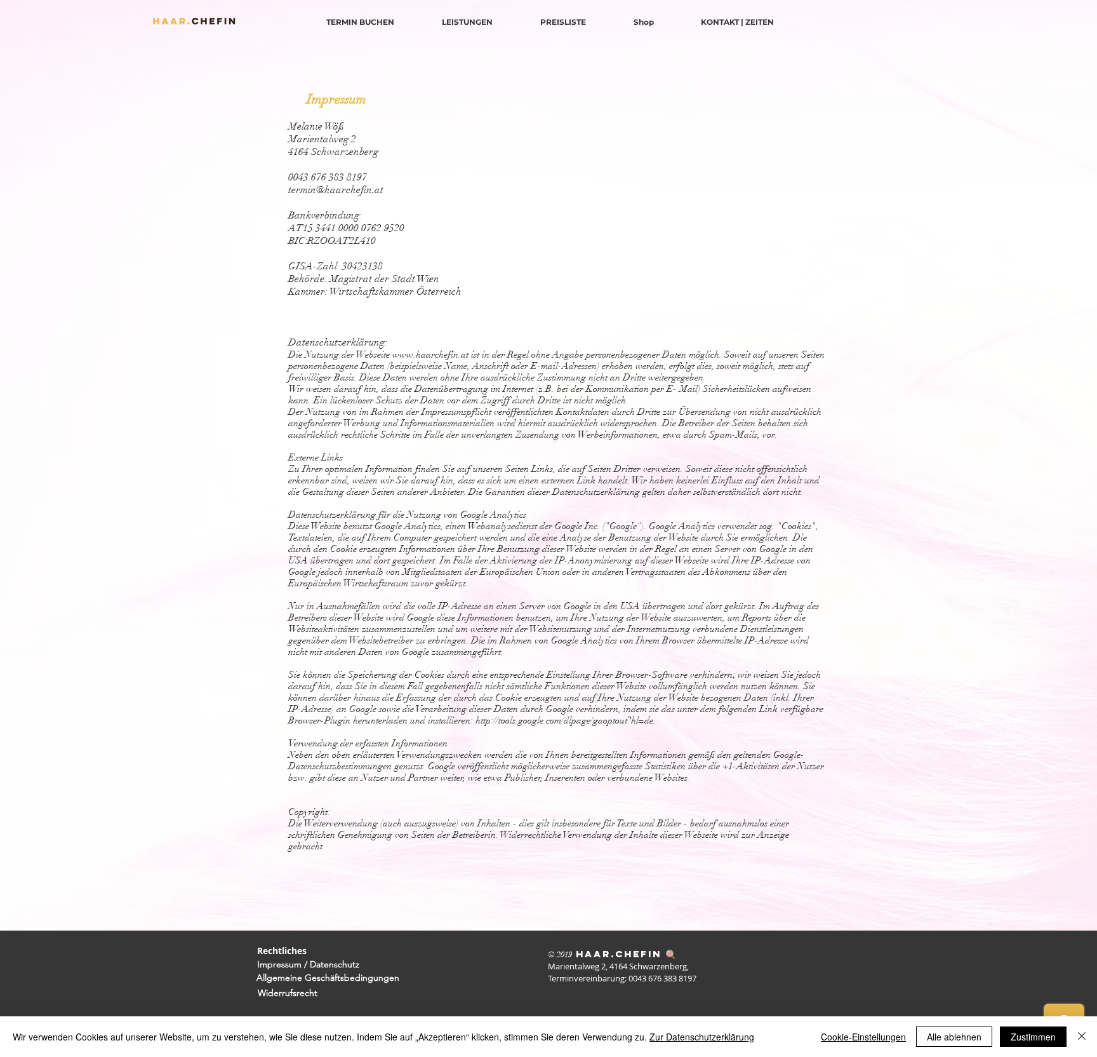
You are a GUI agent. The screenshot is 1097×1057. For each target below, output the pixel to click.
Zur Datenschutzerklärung (701, 1036)
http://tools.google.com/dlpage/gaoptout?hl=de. (565, 720)
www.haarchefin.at (430, 354)
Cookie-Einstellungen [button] (863, 1036)
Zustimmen (1033, 1036)
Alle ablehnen (954, 1036)
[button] (336, 99)
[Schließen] (1081, 1037)
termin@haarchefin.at (335, 190)
